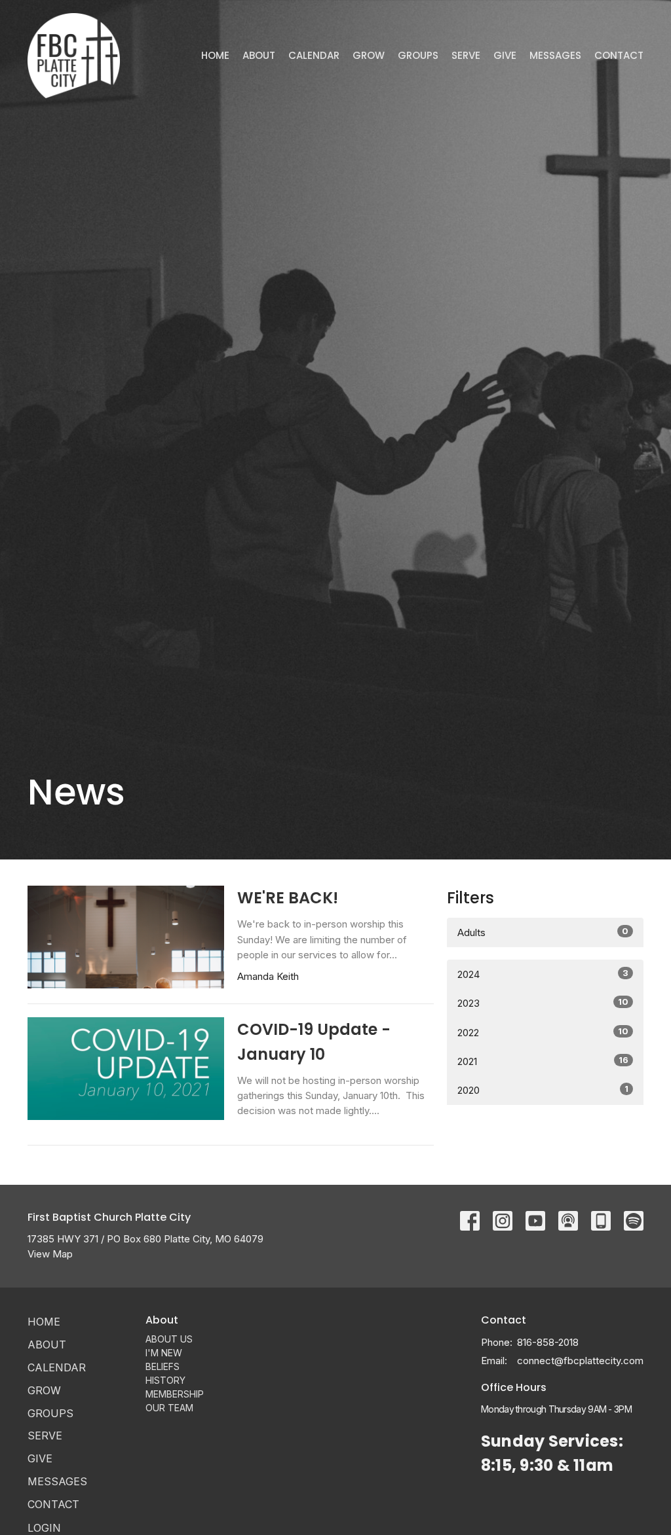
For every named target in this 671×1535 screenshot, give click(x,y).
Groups (418, 55)
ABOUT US (169, 1339)
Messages (555, 55)
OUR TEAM (169, 1407)
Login (44, 1527)
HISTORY (165, 1380)
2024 (542, 974)
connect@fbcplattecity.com (580, 1360)
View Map (50, 1254)
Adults (542, 932)
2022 (542, 1032)
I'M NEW (163, 1352)
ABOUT (258, 55)
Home (215, 55)
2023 (542, 1002)
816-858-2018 (548, 1342)
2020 (542, 1089)
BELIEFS (162, 1366)
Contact (618, 55)
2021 (542, 1061)
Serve (465, 55)
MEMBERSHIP (174, 1394)
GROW (369, 55)
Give (504, 55)
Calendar (313, 55)
